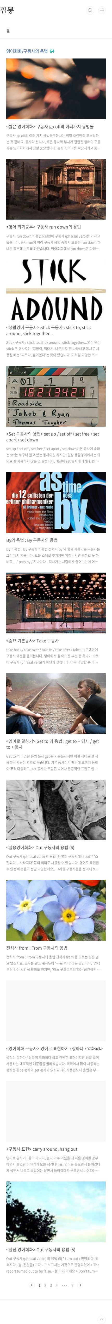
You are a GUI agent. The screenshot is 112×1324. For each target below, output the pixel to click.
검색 (90, 10)
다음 (80, 1285)
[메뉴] (102, 10)
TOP (101, 1320)
